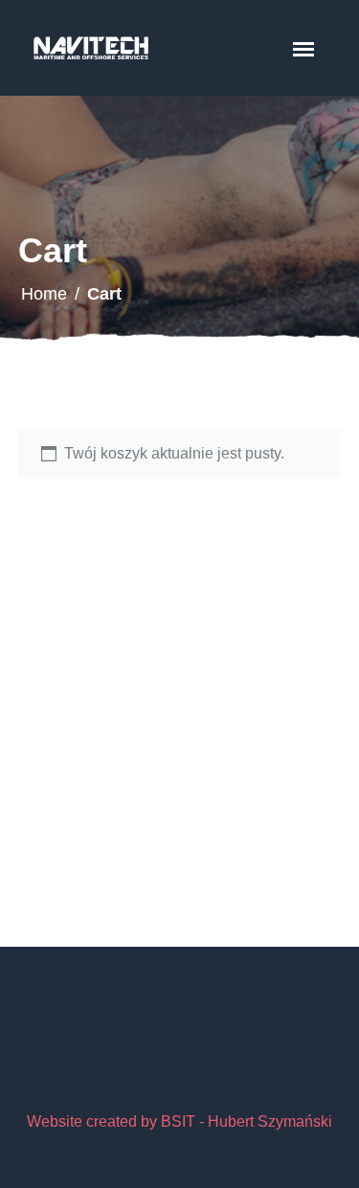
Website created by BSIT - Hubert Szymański (179, 1121)
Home (44, 293)
